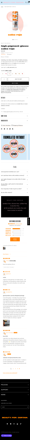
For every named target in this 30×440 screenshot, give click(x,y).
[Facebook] (2, 129)
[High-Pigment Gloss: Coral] (22, 73)
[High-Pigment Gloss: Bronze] (16, 73)
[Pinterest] (7, 129)
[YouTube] (18, 424)
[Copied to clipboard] (13, 129)
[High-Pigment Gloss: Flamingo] (6, 73)
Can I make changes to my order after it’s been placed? (13, 179)
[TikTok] (21, 423)
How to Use (4, 116)
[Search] (26, 2)
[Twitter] (11, 423)
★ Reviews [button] (28, 221)
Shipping (2, 52)
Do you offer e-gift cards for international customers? (12, 184)
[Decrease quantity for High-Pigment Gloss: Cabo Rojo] (2, 79)
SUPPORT (4, 390)
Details (3, 98)
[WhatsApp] (10, 129)
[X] (5, 129)
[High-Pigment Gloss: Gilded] (19, 73)
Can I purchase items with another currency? (12, 175)
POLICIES (4, 385)
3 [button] (15, 368)
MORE (3, 395)
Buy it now (15, 83)
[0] (28, 2)
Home (2, 6)
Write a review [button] (15, 239)
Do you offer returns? (6, 192)
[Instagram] (15, 423)
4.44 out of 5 (18, 224)
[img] (6, 258)
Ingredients (4, 121)
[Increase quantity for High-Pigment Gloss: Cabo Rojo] (6, 79)
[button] (8, 228)
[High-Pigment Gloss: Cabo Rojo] (9, 73)
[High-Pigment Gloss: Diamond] (2, 73)
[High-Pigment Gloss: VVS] (12, 73)
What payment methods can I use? (10, 172)
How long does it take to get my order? (11, 189)
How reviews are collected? (10, 373)
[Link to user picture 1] (6, 323)
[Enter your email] (27, 407)
